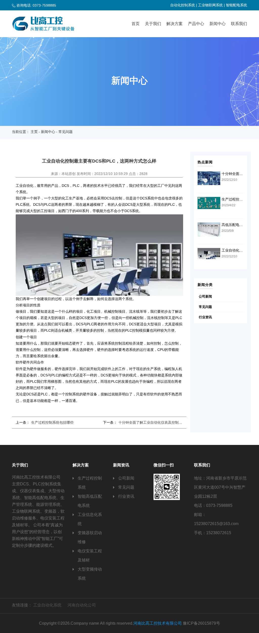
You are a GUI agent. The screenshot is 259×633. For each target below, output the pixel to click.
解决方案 (174, 23)
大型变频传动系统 (90, 573)
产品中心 (196, 23)
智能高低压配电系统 (90, 501)
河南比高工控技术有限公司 (157, 623)
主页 (34, 132)
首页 (136, 23)
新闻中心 (217, 23)
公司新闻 (205, 296)
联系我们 (239, 23)
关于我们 (153, 23)
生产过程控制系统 (90, 482)
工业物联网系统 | (211, 5)
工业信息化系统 (90, 519)
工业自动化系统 (47, 605)
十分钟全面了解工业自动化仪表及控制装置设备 (155, 422)
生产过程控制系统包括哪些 (52, 422)
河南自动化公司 (82, 605)
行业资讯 (205, 317)
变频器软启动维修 (90, 537)
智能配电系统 (236, 5)
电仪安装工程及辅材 (90, 555)
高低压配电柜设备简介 (239, 225)
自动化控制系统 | (183, 5)
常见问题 (205, 307)
